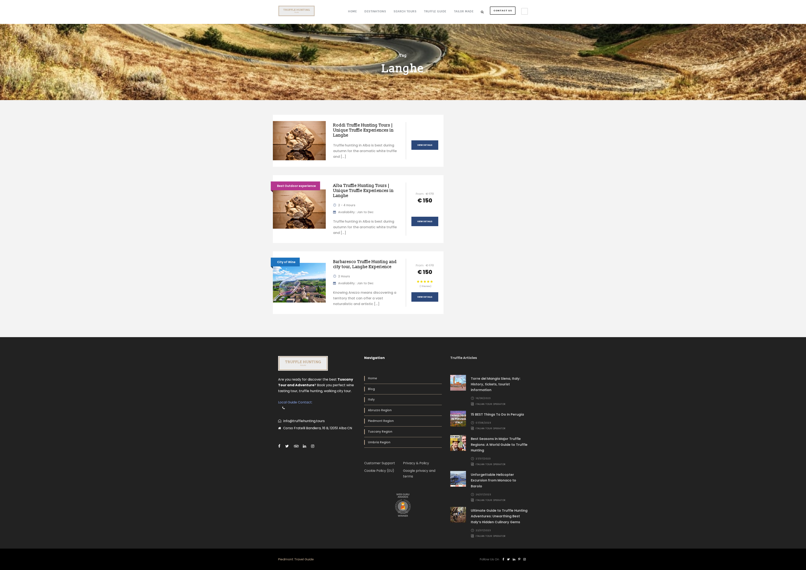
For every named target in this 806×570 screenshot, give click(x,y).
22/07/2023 (483, 530)
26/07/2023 (483, 494)
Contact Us (502, 10)
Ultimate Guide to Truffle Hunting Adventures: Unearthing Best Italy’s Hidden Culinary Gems (499, 516)
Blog (371, 389)
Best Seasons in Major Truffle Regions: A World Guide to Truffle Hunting (499, 444)
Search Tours (405, 11)
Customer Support (379, 463)
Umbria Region (379, 442)
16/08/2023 (483, 398)
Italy (371, 399)
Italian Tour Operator (491, 404)
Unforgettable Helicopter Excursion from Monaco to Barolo (493, 480)
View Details (424, 145)
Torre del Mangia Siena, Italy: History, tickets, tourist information (495, 384)
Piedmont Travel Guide (296, 559)
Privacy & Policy (416, 463)
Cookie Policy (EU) (379, 470)
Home (352, 11)
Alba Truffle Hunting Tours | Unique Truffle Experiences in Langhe (363, 190)
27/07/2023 (483, 458)
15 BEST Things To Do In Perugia (497, 414)
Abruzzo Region (380, 410)
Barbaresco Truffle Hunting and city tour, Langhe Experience (365, 264)
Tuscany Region (380, 431)
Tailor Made (464, 11)
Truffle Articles (463, 357)
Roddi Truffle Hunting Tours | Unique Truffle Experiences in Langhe (363, 130)
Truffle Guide (435, 11)
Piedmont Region (381, 421)
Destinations (375, 11)
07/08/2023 (483, 422)
